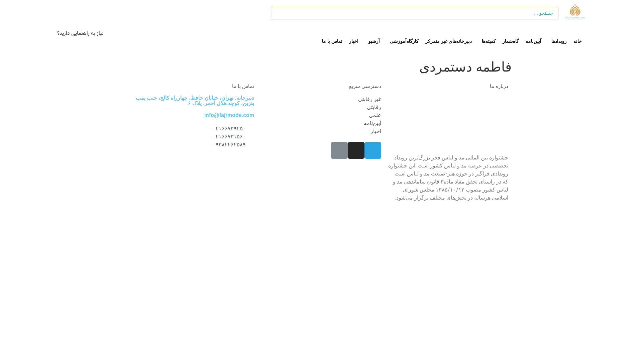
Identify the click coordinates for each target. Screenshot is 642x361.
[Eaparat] (339, 150)
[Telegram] (372, 150)
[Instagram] (356, 150)
